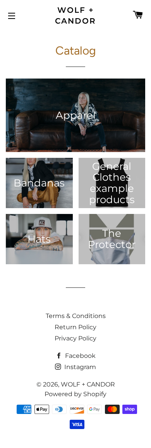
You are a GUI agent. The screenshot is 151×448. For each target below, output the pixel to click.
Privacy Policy (75, 338)
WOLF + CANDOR (75, 15)
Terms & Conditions (76, 316)
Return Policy (75, 327)
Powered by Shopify (75, 394)
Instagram (79, 367)
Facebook (79, 355)
